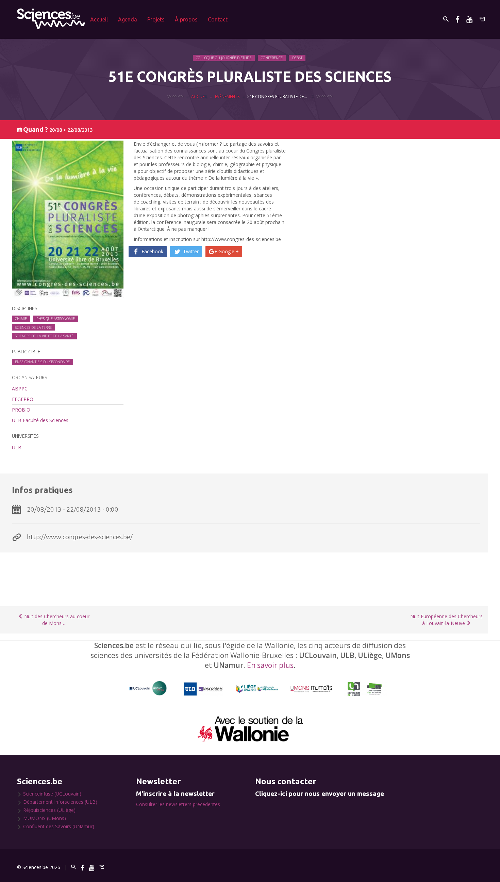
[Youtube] (469, 19)
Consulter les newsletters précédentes (178, 804)
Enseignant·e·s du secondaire (42, 361)
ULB (16, 447)
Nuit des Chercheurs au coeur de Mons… (56, 619)
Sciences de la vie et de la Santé (44, 336)
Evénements (227, 96)
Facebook (151, 251)
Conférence (272, 57)
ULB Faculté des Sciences (40, 420)
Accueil (99, 19)
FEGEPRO (22, 399)
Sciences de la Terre (33, 327)
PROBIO (21, 409)
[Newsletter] (482, 19)
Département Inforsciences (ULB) (60, 802)
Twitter (190, 251)
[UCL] (148, 688)
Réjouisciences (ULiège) (49, 810)
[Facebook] (457, 19)
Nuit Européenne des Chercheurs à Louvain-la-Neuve (446, 619)
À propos (186, 19)
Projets (156, 19)
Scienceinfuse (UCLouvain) (52, 793)
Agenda (127, 19)
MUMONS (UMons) (44, 818)
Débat (297, 57)
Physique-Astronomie (55, 318)
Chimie (21, 318)
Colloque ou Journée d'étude (223, 57)
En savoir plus (270, 665)
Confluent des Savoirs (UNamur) (58, 826)
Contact (218, 19)
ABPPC (20, 388)
